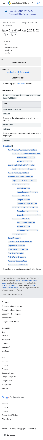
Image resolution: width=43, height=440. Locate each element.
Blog (3, 332)
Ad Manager (25, 3)
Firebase (5, 369)
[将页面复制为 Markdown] (12, 35)
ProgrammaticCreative (18, 249)
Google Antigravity (9, 377)
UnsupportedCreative (17, 261)
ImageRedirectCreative (27, 211)
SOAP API (33, 23)
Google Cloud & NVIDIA (10, 322)
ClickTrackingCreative (18, 173)
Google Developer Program (12, 306)
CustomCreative (19, 234)
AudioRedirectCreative (27, 192)
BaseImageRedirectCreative (25, 207)
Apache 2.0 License (8, 285)
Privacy (12, 429)
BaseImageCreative (21, 196)
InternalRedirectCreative (20, 242)
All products (6, 419)
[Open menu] (3, 3)
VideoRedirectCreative (27, 230)
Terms (4, 429)
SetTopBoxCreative (26, 222)
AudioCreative (23, 188)
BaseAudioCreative (21, 184)
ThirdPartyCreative (17, 257)
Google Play (6, 384)
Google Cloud (7, 381)
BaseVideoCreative (21, 219)
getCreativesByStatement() (18, 72)
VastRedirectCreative (18, 265)
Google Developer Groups (11, 310)
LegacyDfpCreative (16, 245)
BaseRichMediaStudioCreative (21, 165)
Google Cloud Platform (10, 415)
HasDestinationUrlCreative (20, 176)
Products (12, 23)
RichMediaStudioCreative (24, 169)
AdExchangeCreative (26, 157)
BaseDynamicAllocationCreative (22, 150)
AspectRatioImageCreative (24, 180)
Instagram (6, 340)
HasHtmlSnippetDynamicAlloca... (27, 154)
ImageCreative (23, 199)
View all (5, 388)
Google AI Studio (8, 373)
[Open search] (33, 2)
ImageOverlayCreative (27, 203)
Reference (8, 26)
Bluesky (5, 336)
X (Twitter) (6, 347)
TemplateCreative (16, 253)
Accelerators (7, 318)
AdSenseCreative (24, 161)
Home (4, 23)
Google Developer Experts (11, 314)
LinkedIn (5, 343)
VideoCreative (23, 226)
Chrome (5, 365)
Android (5, 361)
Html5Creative (14, 238)
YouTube (5, 351)
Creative (21, 83)
